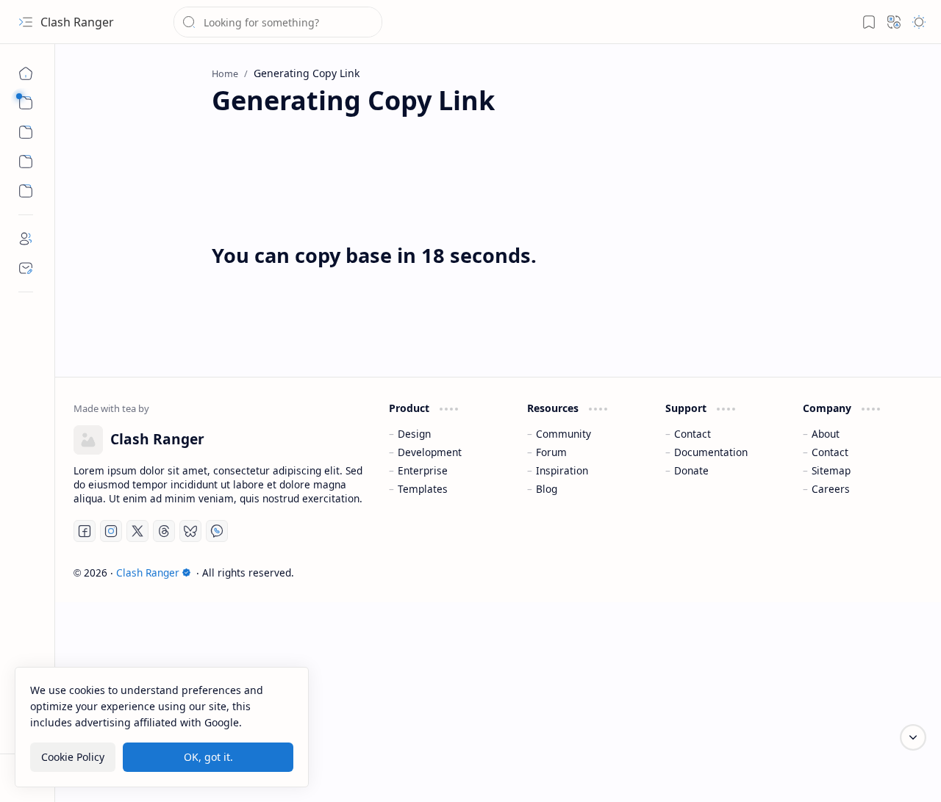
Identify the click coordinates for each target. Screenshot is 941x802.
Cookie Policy (72, 757)
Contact (692, 434)
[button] (26, 22)
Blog (546, 489)
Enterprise (423, 470)
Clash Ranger (77, 22)
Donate (691, 470)
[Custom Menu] (25, 161)
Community (563, 434)
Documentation (711, 452)
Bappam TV (895, 572)
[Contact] (25, 268)
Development (430, 452)
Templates (423, 489)
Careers (831, 489)
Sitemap (831, 470)
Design (414, 434)
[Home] (25, 73)
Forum (551, 452)
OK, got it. (208, 757)
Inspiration (562, 470)
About (826, 434)
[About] (25, 238)
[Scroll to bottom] (913, 737)
